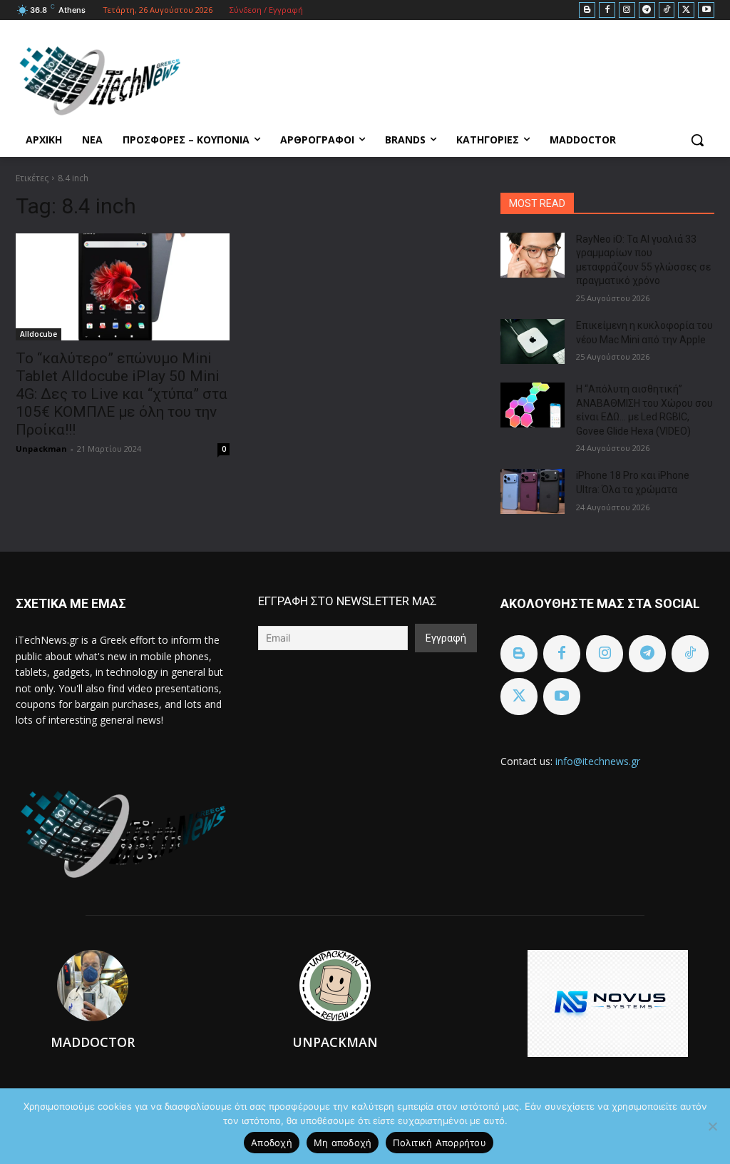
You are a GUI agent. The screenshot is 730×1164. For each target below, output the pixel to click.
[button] (697, 140)
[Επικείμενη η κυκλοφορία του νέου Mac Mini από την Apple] (532, 341)
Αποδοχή (271, 1142)
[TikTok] (667, 10)
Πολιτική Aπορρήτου (439, 1142)
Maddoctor (93, 1042)
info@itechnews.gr (597, 761)
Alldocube (38, 334)
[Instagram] (627, 10)
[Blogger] (587, 10)
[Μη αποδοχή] (712, 1126)
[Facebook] (607, 10)
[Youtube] (706, 10)
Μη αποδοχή (343, 1142)
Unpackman (41, 448)
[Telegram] (647, 10)
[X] (686, 10)
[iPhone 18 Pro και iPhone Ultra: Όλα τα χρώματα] (532, 491)
